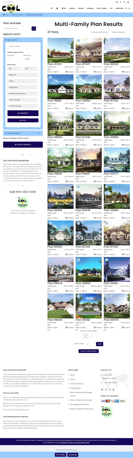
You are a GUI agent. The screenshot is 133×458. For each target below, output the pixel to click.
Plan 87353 (111, 100)
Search (72, 8)
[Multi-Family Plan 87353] (117, 86)
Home (7, 15)
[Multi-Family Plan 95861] (89, 159)
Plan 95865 (111, 210)
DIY (111, 8)
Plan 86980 (54, 247)
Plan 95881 (54, 100)
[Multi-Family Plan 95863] (60, 159)
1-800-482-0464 (110, 383)
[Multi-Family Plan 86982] (89, 306)
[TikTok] (128, 2)
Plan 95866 (83, 283)
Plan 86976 (111, 320)
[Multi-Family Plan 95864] (60, 123)
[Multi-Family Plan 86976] (117, 306)
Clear (23, 120)
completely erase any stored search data (74, 443)
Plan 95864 (54, 137)
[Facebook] (121, 2)
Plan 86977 (111, 173)
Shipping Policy (75, 388)
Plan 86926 (111, 64)
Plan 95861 (83, 173)
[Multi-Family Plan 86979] (60, 269)
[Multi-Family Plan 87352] (117, 232)
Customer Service (76, 384)
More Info (119, 8)
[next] (96, 335)
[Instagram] (124, 2)
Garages (90, 8)
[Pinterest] (117, 2)
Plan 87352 (111, 247)
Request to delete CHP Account (81, 409)
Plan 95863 (54, 173)
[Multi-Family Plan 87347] (89, 50)
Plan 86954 (54, 210)
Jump (100, 344)
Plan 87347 (83, 64)
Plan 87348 (83, 137)
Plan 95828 (54, 320)
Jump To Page (79, 344)
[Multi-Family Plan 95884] (89, 86)
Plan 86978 (83, 210)
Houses (81, 8)
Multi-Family (102, 8)
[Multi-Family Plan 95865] (117, 196)
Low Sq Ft (11, 55)
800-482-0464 (8, 2)
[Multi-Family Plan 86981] (117, 269)
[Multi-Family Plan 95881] (60, 86)
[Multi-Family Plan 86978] (89, 196)
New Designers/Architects (79, 404)
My (65, 8)
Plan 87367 (54, 64)
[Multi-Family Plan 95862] (117, 123)
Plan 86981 (111, 283)
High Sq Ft (27, 55)
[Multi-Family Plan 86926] (117, 50)
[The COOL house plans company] (23, 203)
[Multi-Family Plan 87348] (89, 123)
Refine (73, 455)
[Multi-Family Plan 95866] (89, 269)
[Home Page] (57, 8)
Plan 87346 (83, 247)
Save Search (24, 144)
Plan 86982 (83, 320)
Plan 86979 (54, 283)
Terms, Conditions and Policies (81, 400)
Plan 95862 (111, 137)
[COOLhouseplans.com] (11, 8)
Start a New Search (89, 351)
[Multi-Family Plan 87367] (60, 50)
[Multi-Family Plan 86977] (117, 159)
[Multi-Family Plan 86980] (60, 232)
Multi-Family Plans (17, 15)
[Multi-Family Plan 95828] (60, 306)
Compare (70, 72)
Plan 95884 (83, 100)
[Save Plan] (50, 40)
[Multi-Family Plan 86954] (60, 196)
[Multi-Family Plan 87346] (89, 232)
